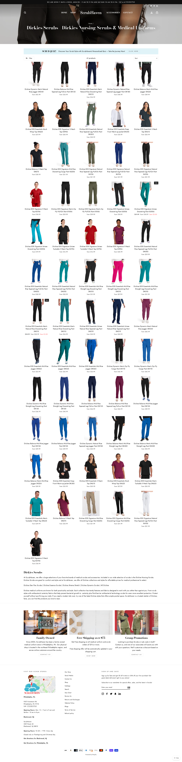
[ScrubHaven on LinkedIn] (119, 693)
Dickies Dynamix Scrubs (90, 585)
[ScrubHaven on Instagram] (103, 693)
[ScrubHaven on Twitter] (111, 693)
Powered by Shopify (91, 754)
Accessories (113, 12)
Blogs (66, 706)
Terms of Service (70, 710)
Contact (128, 12)
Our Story (68, 672)
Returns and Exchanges (72, 700)
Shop (73, 12)
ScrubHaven (30, 577)
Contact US (45, 654)
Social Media (69, 676)
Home (64, 12)
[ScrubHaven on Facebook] (107, 693)
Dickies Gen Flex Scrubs (33, 585)
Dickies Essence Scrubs (52, 585)
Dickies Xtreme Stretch (71, 585)
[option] (91, 2)
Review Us (68, 696)
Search (67, 689)
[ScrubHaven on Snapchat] (115, 693)
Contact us (119, 644)
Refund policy (69, 713)
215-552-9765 (32, 706)
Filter (30, 58)
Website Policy (69, 703)
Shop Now (91, 656)
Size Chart (68, 693)
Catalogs (67, 686)
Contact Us (136, 654)
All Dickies (105, 585)
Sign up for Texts (107, 676)
